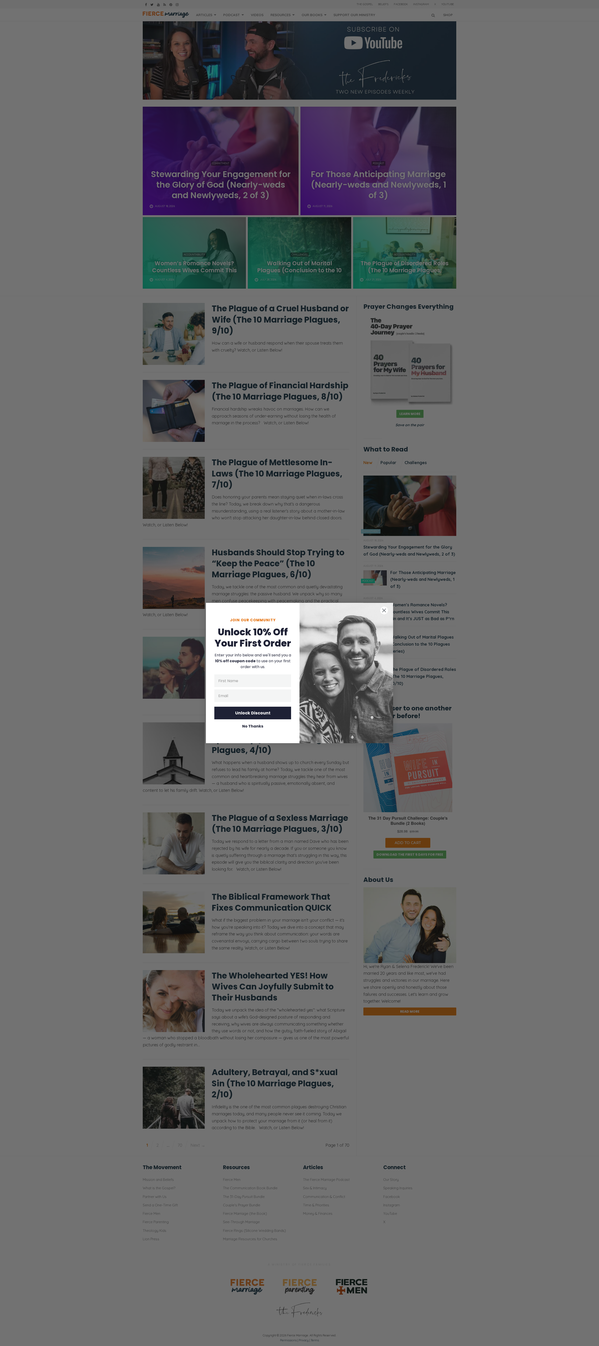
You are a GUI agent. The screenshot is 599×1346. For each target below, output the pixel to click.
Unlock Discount (252, 713)
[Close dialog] (384, 610)
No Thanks (252, 726)
